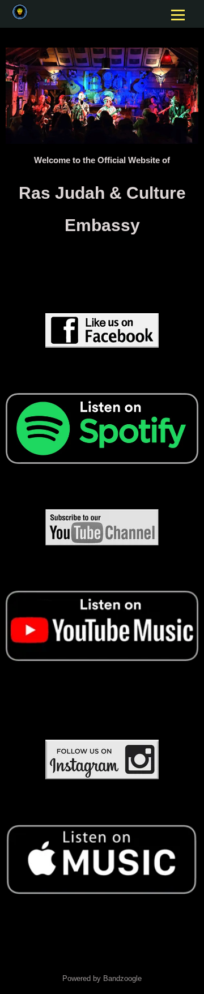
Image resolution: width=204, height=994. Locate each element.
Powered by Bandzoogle (102, 979)
